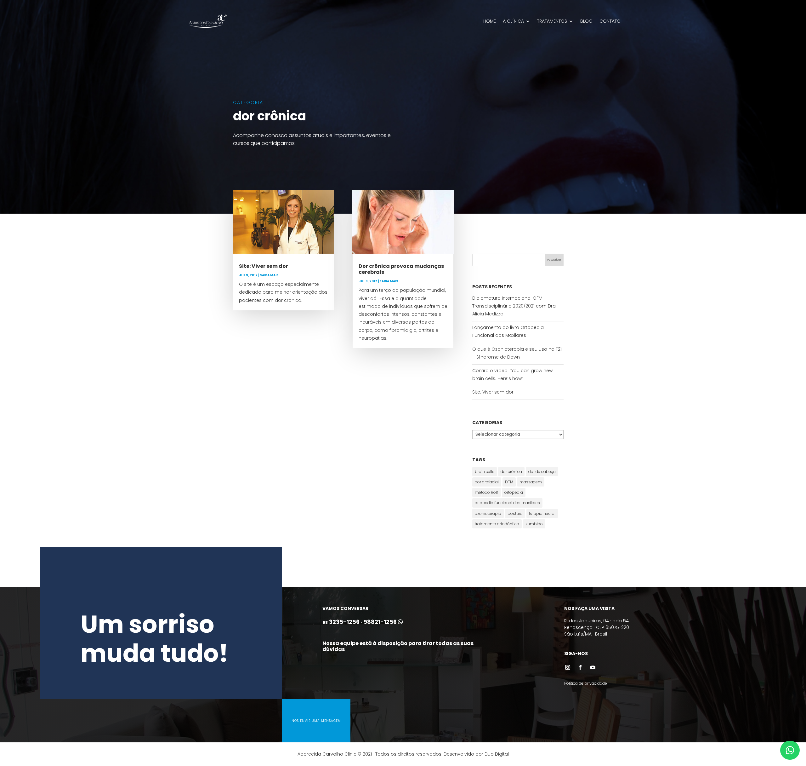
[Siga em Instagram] (568, 667)
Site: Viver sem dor (263, 266)
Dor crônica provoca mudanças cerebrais (401, 269)
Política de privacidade (585, 683)
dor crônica (511, 471)
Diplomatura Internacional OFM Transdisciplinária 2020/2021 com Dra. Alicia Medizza (514, 306)
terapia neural (542, 513)
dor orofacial (487, 482)
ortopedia (513, 492)
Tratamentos (552, 21)
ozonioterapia (488, 513)
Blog (586, 21)
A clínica (513, 21)
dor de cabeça (542, 471)
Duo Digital (497, 754)
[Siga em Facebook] (580, 667)
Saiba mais (269, 275)
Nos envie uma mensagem (316, 720)
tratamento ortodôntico (497, 524)
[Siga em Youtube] (593, 667)
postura (515, 513)
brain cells (484, 471)
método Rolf (486, 492)
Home (489, 21)
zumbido (534, 524)
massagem (530, 482)
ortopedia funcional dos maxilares (507, 502)
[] (790, 758)
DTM (509, 482)
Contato (610, 21)
